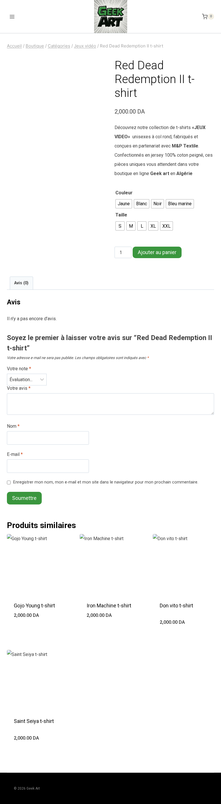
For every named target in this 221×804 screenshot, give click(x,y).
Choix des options (37, 637)
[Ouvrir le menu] (12, 16)
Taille (121, 215)
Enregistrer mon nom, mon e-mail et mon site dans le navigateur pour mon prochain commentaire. (105, 482)
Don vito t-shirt (176, 605)
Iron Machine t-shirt (109, 605)
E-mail (15, 454)
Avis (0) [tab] (21, 283)
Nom (13, 426)
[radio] (124, 203)
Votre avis (19, 388)
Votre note (19, 368)
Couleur (124, 192)
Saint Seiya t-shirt (34, 721)
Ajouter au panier (157, 252)
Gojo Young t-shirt (34, 605)
